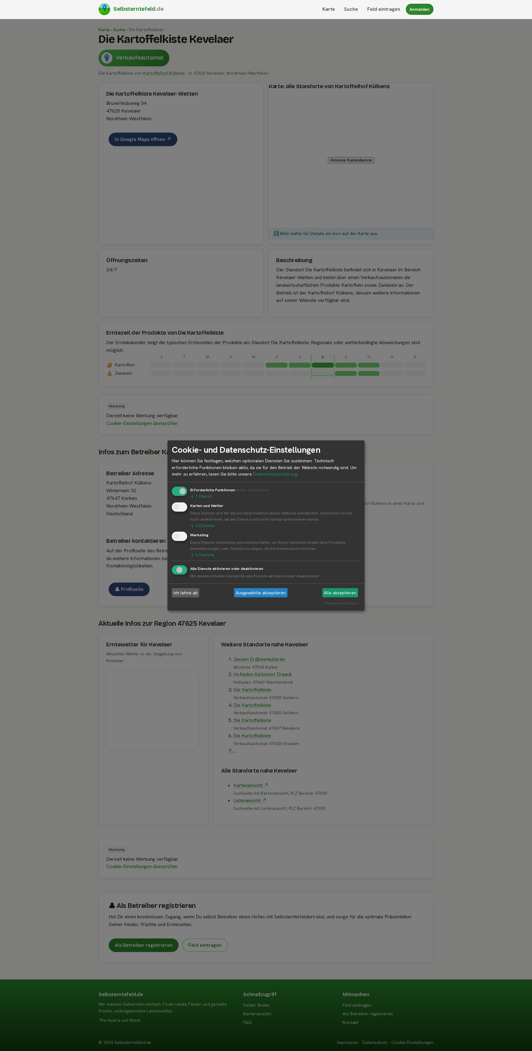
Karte (328, 9)
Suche (351, 9)
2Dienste (202, 525)
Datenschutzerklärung (275, 474)
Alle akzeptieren (340, 593)
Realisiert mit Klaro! (341, 603)
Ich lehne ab (186, 593)
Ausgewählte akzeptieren (261, 593)
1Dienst (201, 496)
